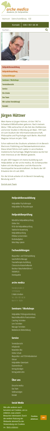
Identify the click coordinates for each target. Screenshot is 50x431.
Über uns (16, 379)
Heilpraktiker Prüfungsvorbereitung (23, 314)
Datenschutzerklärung (19, 18)
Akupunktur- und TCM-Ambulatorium (24, 356)
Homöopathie (16, 274)
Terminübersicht (8, 84)
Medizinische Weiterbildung (21, 329)
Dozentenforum (17, 365)
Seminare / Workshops (10, 80)
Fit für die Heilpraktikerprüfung (22, 226)
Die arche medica (17, 385)
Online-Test (15, 223)
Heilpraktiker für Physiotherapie (22, 206)
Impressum (6, 18)
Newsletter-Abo (17, 349)
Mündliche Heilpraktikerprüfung (22, 220)
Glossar (14, 359)
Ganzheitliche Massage (19, 259)
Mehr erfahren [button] (12, 427)
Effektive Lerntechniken (19, 236)
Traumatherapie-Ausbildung (21, 262)
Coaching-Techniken (18, 320)
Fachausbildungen (8, 75)
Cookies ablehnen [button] (34, 417)
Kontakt (5, 106)
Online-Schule (16, 353)
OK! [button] (43, 417)
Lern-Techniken (17, 323)
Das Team (5, 97)
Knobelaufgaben (17, 239)
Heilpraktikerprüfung (9, 71)
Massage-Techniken (18, 326)
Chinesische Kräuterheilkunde (22, 265)
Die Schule (6, 93)
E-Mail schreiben (17, 294)
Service (4, 88)
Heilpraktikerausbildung (11, 67)
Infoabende (16, 346)
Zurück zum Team (9, 184)
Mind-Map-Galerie (18, 242)
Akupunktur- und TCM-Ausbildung (23, 255)
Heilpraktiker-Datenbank (20, 362)
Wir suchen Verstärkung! (11, 101)
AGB (29, 18)
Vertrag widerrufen (18, 371)
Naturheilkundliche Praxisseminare (23, 317)
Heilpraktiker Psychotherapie (21, 203)
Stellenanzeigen (17, 391)
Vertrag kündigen (17, 368)
